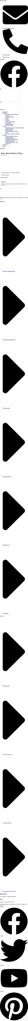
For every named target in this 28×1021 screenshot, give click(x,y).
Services (4, 126)
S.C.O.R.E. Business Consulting (12, 133)
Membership (5, 112)
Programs (5, 135)
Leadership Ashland (9, 141)
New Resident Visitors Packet (11, 131)
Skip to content (3, 0)
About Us (5, 144)
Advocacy (7, 115)
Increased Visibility (9, 116)
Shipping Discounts (9, 124)
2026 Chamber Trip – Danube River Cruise (14, 127)
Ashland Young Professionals (11, 139)
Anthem (7, 118)
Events (6, 132)
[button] (14, 109)
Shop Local (7, 143)
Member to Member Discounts (12, 114)
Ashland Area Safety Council (11, 142)
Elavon (6, 119)
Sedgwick (7, 120)
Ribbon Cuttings (9, 130)
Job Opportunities (9, 125)
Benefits (4, 113)
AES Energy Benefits (10, 121)
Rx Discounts (8, 122)
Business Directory (9, 129)
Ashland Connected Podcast (11, 136)
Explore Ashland (9, 137)
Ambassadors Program (10, 138)
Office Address (3, 894)
